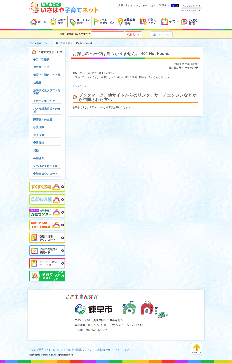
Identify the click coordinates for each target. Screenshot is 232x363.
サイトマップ (161, 34)
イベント (169, 21)
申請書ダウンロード (45, 173)
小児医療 (38, 127)
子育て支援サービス (104, 21)
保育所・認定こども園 (46, 75)
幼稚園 (37, 82)
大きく (153, 5)
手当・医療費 (41, 59)
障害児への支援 (42, 119)
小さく (137, 5)
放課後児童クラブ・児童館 (46, 91)
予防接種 (38, 142)
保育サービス (41, 67)
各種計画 (38, 158)
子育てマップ (147, 21)
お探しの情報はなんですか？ (74, 34)
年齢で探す (58, 21)
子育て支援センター (45, 101)
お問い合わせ (103, 349)
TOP (31, 43)
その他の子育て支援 (45, 166)
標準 (145, 5)
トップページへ (81, 85)
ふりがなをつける (192, 5)
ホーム (38, 21)
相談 (36, 150)
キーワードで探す (80, 21)
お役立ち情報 (126, 21)
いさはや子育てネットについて (46, 349)
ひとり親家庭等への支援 (46, 110)
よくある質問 (191, 21)
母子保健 (38, 135)
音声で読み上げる (192, 10)
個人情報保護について (79, 349)
